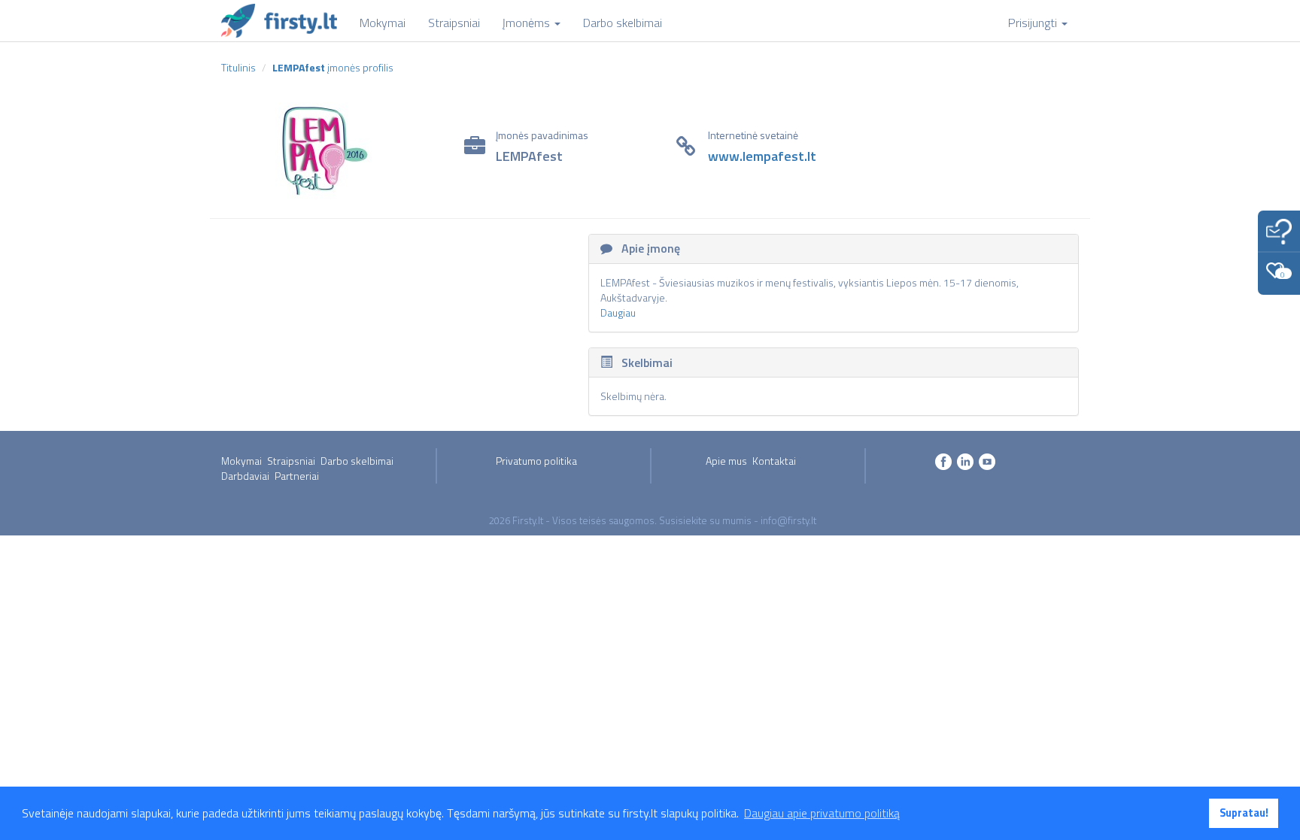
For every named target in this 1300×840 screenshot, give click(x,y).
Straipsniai (291, 461)
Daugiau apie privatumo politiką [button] (822, 813)
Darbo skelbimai (356, 461)
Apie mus (726, 461)
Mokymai (241, 461)
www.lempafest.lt (762, 156)
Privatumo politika (536, 461)
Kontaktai (774, 461)
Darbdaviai (245, 476)
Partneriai (297, 476)
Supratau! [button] (1244, 813)
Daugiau (618, 312)
